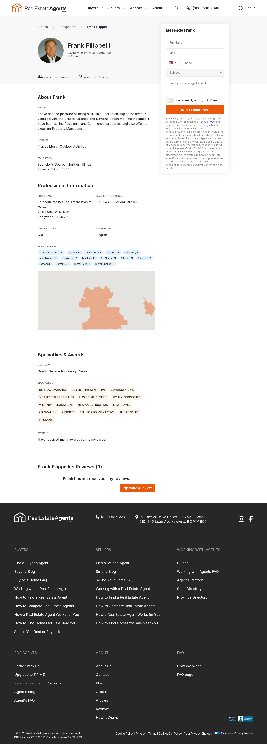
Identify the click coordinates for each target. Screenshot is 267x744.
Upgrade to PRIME (29, 675)
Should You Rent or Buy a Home (40, 632)
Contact (102, 675)
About (157, 8)
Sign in (250, 8)
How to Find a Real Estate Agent (40, 597)
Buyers (92, 8)
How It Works (107, 717)
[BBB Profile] (245, 719)
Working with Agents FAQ (198, 571)
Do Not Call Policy (170, 733)
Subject (175, 72)
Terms (152, 733)
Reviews (102, 709)
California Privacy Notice (237, 733)
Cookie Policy (125, 733)
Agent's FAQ (24, 700)
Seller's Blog (106, 571)
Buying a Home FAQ (30, 580)
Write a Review (140, 488)
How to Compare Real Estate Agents (44, 606)
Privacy (141, 733)
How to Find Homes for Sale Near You (45, 623)
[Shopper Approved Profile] (232, 719)
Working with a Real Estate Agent (41, 589)
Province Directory (192, 597)
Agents (136, 8)
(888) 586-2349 (206, 8)
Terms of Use (207, 121)
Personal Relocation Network (38, 683)
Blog (99, 683)
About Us (103, 666)
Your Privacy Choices (198, 733)
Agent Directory (190, 580)
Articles (102, 700)
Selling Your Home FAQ (114, 580)
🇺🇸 (171, 62)
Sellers (114, 8)
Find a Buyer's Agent (31, 563)
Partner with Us (26, 666)
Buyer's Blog (24, 571)
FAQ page (185, 675)
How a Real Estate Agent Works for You (46, 614)
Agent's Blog (24, 692)
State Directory (189, 589)
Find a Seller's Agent (112, 563)
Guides (182, 563)
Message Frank (198, 110)
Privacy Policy (174, 125)
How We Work (189, 666)
